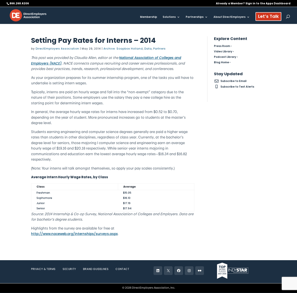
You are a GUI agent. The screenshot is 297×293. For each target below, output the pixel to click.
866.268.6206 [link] (19, 3)
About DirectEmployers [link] (229, 17)
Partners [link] (159, 48)
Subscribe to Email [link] (233, 81)
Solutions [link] (169, 17)
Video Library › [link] (224, 51)
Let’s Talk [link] (268, 17)
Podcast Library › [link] (226, 57)
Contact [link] (122, 269)
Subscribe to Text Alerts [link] (237, 86)
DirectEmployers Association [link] (57, 48)
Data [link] (148, 48)
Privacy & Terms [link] (43, 269)
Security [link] (69, 269)
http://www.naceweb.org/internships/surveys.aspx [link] (74, 233)
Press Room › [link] (223, 46)
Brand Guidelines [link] (96, 269)
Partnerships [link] (195, 17)
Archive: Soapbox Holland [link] (123, 48)
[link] (28, 15)
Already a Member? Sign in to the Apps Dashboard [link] (253, 3)
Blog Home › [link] (222, 62)
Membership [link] (148, 17)
